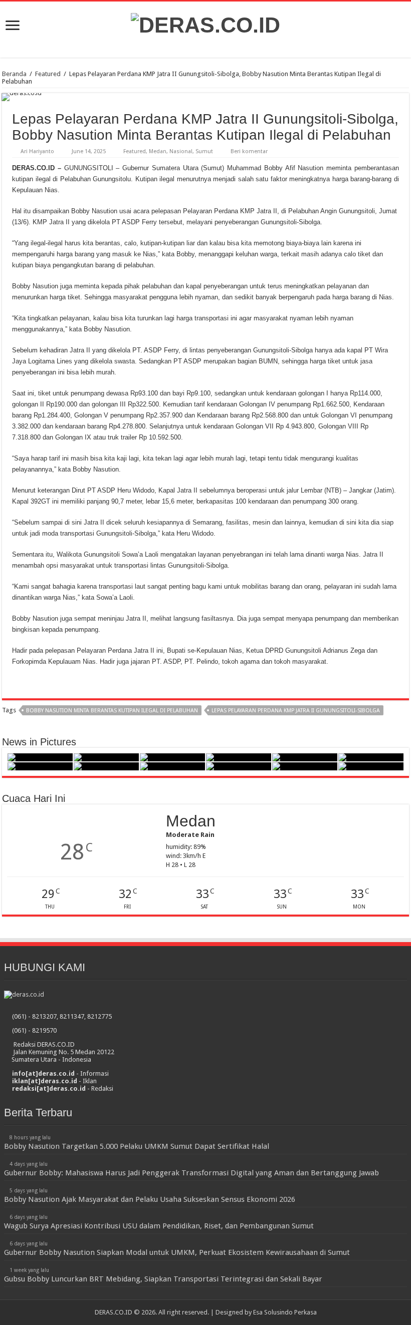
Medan (157, 151)
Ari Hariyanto (37, 151)
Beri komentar (249, 151)
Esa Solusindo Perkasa (285, 1312)
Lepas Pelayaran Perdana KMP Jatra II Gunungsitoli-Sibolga (296, 710)
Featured (48, 74)
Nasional (180, 151)
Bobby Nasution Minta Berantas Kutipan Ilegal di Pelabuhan (112, 710)
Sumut (204, 151)
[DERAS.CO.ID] (205, 24)
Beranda (14, 74)
